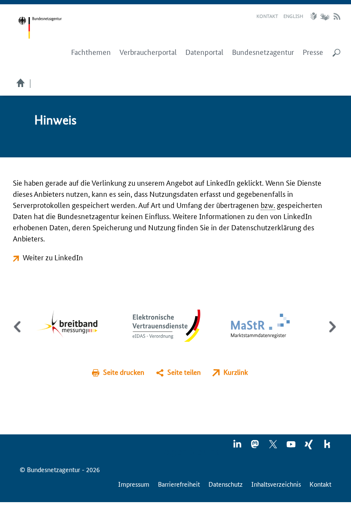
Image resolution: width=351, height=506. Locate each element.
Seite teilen (184, 372)
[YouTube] (291, 447)
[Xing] (309, 447)
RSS (337, 16)
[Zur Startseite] (40, 27)
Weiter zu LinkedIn (53, 257)
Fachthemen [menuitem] (91, 52)
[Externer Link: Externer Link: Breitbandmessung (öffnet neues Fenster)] (73, 324)
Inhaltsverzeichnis (276, 483)
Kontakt (267, 16)
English (293, 16)
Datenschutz (225, 483)
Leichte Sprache (314, 16)
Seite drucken (123, 372)
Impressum (133, 483)
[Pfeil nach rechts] (330, 334)
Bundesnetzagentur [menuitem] (263, 52)
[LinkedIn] (238, 447)
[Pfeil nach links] (18, 334)
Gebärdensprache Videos (324, 16)
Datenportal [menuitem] (204, 52)
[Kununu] (327, 447)
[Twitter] (274, 447)
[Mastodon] (256, 447)
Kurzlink (235, 372)
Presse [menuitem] (313, 52)
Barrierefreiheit (179, 483)
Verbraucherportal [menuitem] (148, 52)
